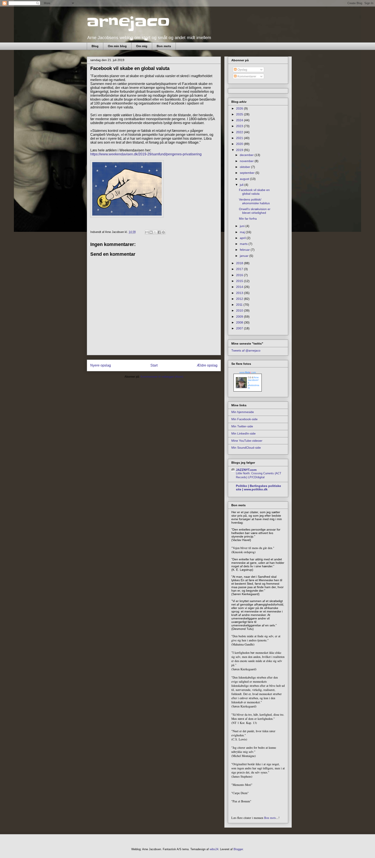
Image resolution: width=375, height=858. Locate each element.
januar (244, 255)
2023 (240, 126)
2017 (240, 269)
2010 (240, 310)
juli (242, 184)
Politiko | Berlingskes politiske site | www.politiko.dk (258, 487)
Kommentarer (246, 76)
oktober (245, 167)
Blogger (238, 849)
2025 (240, 114)
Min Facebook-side (244, 419)
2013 (240, 293)
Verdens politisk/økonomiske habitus (254, 201)
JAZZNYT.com (246, 469)
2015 (240, 281)
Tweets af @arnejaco (245, 350)
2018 (240, 263)
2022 (240, 132)
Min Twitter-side (242, 426)
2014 (240, 287)
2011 (239, 304)
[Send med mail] (147, 232)
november (247, 161)
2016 (240, 275)
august (245, 179)
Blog (95, 46)
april (243, 238)
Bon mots (164, 46)
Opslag (242, 69)
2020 (240, 144)
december (247, 155)
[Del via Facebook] (159, 232)
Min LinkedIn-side (243, 433)
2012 (240, 298)
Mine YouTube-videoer (246, 440)
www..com (247, 372)
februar (245, 249)
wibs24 (214, 849)
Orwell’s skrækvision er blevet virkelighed (254, 210)
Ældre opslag (207, 365)
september (247, 172)
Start (154, 365)
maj (243, 232)
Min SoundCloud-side (246, 447)
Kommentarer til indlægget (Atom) (162, 376)
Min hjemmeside (242, 412)
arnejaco (128, 22)
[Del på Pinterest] (163, 232)
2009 (240, 316)
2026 (240, 108)
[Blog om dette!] (151, 232)
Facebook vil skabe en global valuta (254, 191)
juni (242, 226)
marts (244, 244)
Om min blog (117, 46)
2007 (240, 328)
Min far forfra (248, 218)
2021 (240, 138)
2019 (240, 150)
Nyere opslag (100, 365)
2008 (240, 322)
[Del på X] (155, 232)
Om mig (141, 46)
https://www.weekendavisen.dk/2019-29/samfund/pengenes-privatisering (146, 154)
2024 (240, 120)
